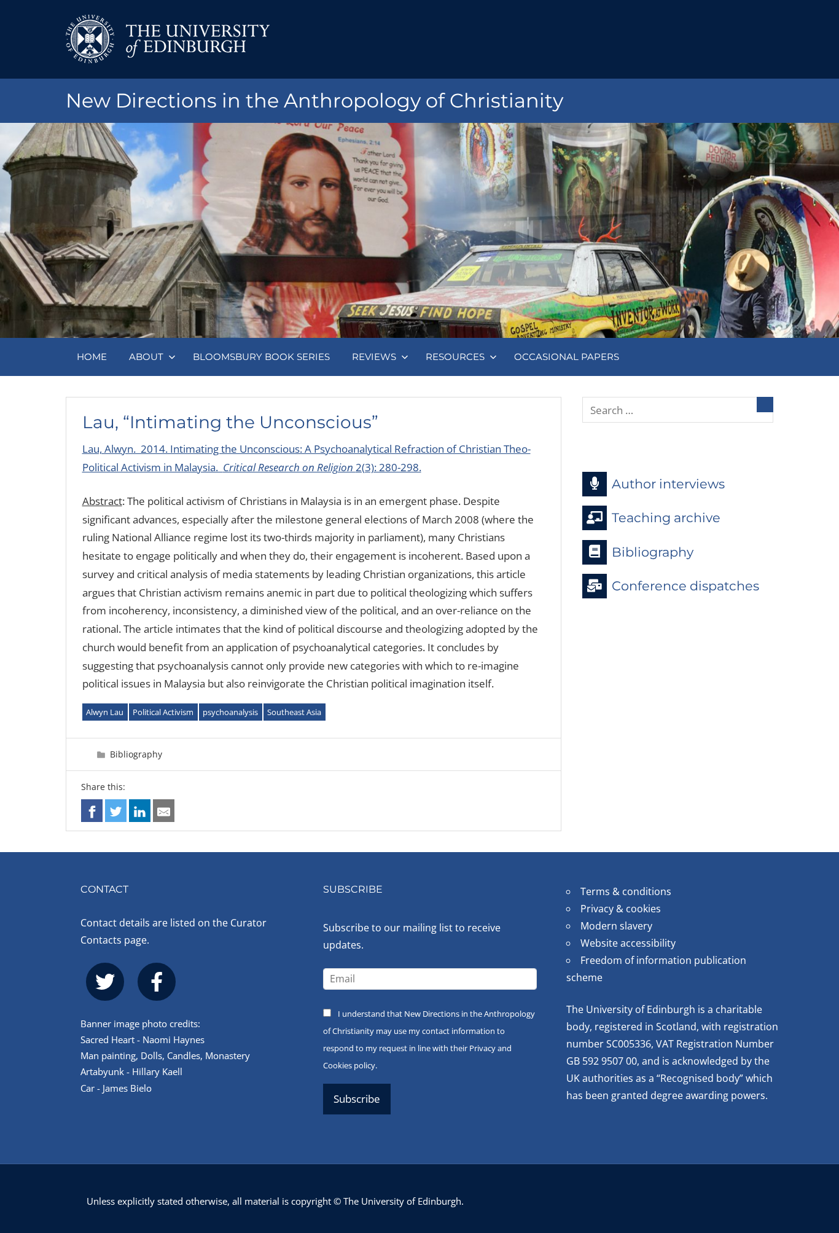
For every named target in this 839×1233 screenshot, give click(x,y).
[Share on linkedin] (139, 810)
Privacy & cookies (620, 908)
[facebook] (156, 981)
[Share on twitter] (116, 810)
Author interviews (668, 483)
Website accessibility (628, 943)
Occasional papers (566, 356)
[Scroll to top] (810, 1150)
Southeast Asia (294, 712)
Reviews (374, 356)
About (146, 356)
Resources (455, 356)
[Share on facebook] (92, 810)
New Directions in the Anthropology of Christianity (314, 100)
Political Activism (163, 712)
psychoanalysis (230, 712)
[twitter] (105, 981)
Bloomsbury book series (261, 356)
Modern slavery (616, 926)
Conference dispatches (685, 585)
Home (92, 356)
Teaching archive (666, 517)
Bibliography (136, 754)
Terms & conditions (625, 891)
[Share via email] (163, 810)
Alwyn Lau (104, 712)
